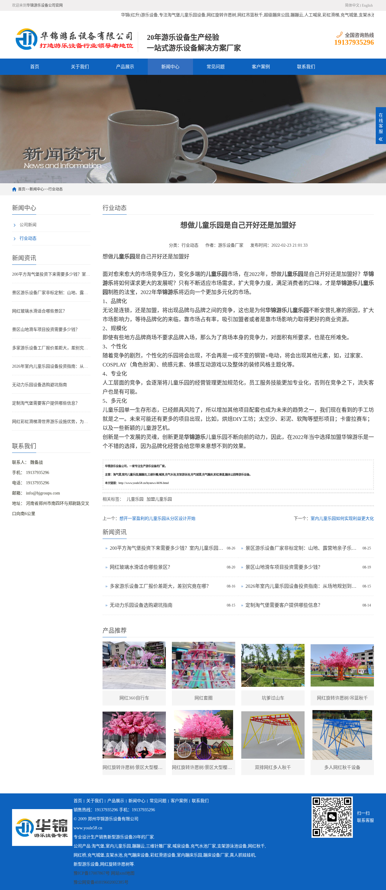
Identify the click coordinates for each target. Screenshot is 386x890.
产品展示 (125, 66)
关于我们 (80, 66)
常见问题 (216, 66)
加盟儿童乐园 (159, 499)
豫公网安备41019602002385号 (101, 882)
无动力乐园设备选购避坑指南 (39, 385)
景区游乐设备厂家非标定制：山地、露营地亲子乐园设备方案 (51, 292)
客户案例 (261, 66)
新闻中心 (170, 66)
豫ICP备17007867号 (92, 873)
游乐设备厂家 (230, 245)
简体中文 (352, 5)
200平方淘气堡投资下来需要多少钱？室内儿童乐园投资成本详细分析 (51, 274)
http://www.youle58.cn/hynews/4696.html (144, 483)
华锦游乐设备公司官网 (45, 5)
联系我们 (306, 66)
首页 (34, 66)
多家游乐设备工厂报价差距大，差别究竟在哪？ (51, 348)
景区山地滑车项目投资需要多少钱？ (46, 329)
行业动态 (55, 189)
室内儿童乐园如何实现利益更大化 (342, 518)
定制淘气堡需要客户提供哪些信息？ (46, 403)
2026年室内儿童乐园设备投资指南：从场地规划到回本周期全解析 (51, 366)
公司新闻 (28, 224)
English (367, 5)
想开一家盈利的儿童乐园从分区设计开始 (157, 518)
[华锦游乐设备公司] (75, 39)
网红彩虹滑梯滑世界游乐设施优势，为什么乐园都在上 (51, 421)
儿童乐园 (135, 499)
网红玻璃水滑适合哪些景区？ (39, 311)
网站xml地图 (122, 873)
